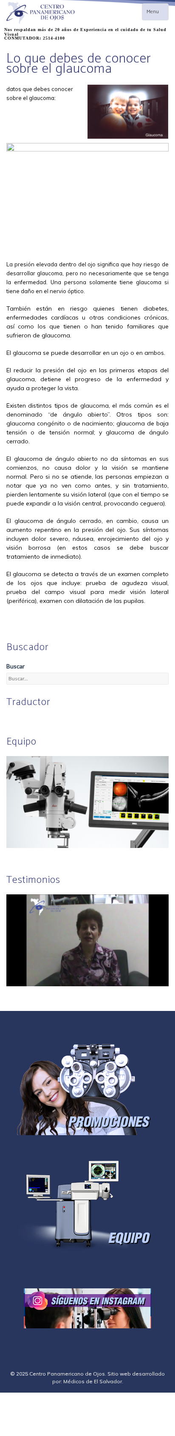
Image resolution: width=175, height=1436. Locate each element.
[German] (31, 720)
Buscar (15, 666)
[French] (41, 720)
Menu (157, 13)
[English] (11, 720)
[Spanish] (21, 720)
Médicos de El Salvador (92, 1381)
